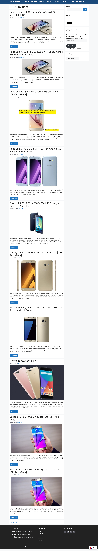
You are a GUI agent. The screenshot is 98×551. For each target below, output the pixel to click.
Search (68, 6)
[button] (86, 1)
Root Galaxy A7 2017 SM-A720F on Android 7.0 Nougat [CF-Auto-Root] (35, 150)
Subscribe (71, 46)
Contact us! (40, 538)
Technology (40, 542)
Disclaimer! (40, 535)
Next (15, 522)
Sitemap (40, 540)
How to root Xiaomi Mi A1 (23, 360)
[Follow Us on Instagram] (71, 532)
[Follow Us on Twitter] (68, 532)
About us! (40, 531)
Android (41, 1)
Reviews (34, 1)
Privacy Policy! (41, 533)
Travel (39, 544)
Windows (56, 1)
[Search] (85, 9)
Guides (64, 1)
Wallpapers (80, 1)
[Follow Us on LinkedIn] (74, 532)
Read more (14, 46)
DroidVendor (15, 2)
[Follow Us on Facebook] (65, 532)
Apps (72, 1)
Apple (49, 1)
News (27, 1)
